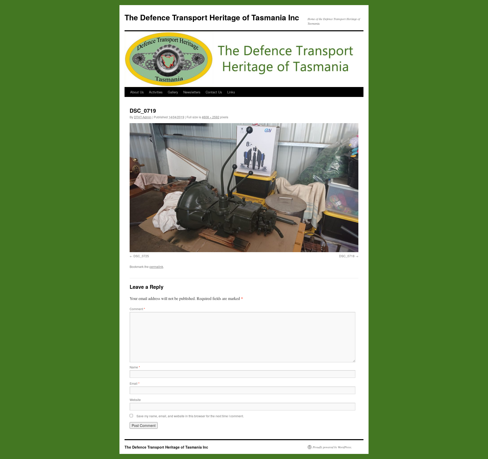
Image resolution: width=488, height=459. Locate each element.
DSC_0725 (141, 256)
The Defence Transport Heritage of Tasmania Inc (212, 17)
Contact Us (214, 92)
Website (135, 399)
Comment (137, 309)
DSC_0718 (347, 256)
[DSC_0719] (244, 187)
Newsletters (192, 92)
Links (231, 92)
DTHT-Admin (142, 117)
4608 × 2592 (210, 117)
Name (135, 367)
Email (135, 383)
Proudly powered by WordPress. (332, 447)
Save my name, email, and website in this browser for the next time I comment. (190, 416)
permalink (156, 266)
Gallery (173, 92)
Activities (156, 92)
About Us (137, 92)
